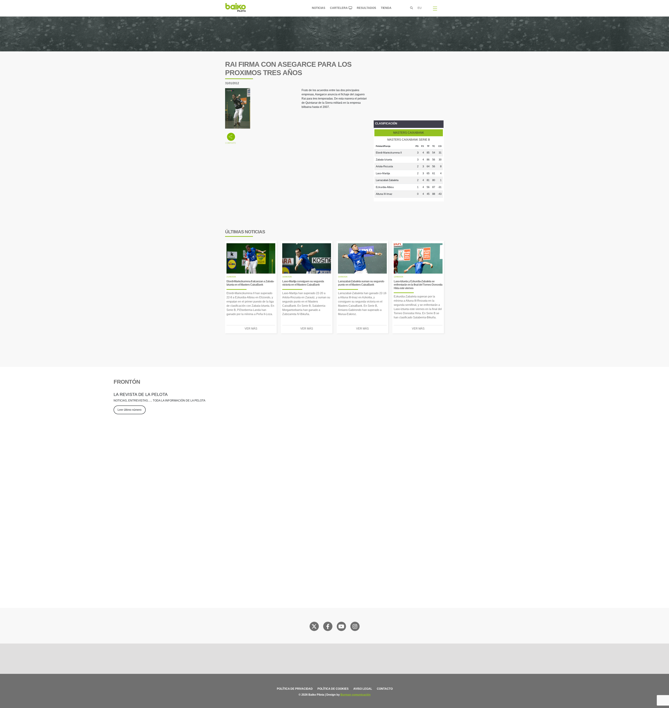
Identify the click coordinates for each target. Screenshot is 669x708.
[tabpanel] (408, 170)
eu (420, 7)
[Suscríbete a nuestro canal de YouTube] (341, 627)
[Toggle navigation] (435, 8)
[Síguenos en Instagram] (355, 627)
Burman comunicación (355, 694)
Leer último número (129, 409)
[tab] (408, 132)
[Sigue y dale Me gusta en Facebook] (327, 627)
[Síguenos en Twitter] (314, 627)
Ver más (251, 328)
